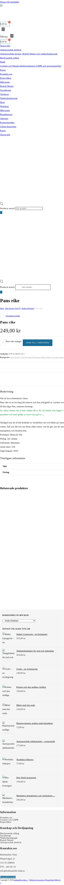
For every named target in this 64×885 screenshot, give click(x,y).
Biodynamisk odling (9, 58)
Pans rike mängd (13, 341)
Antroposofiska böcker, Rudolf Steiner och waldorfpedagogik (28, 54)
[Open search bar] (1, 203)
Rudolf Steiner (7, 86)
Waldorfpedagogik (8, 98)
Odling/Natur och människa (51, 357)
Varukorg (4, 94)
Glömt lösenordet (8, 126)
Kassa (3, 70)
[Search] (1, 212)
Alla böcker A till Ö (12, 308)
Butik (2, 62)
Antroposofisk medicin (10, 50)
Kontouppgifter (7, 122)
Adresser (4, 118)
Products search (7, 208)
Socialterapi (5, 90)
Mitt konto (5, 82)
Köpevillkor (5, 78)
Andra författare (27, 308)
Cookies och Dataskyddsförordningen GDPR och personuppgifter (30, 66)
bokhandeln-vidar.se (21, 880)
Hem (2, 102)
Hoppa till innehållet (9, 2)
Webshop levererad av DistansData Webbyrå (44, 880)
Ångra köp (5, 46)
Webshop (4, 106)
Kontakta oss (6, 74)
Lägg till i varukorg (37, 343)
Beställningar (6, 114)
